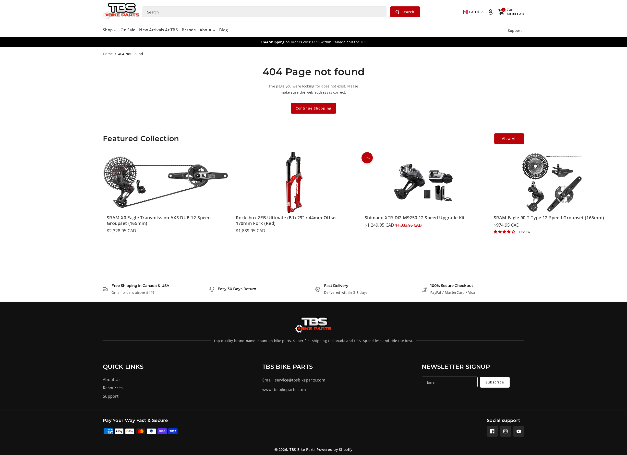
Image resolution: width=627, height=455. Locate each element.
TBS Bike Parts (302, 449)
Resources (113, 388)
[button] (511, 12)
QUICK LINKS (123, 366)
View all (509, 138)
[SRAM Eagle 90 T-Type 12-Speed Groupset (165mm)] (552, 182)
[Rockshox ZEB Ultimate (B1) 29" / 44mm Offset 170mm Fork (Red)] (294, 182)
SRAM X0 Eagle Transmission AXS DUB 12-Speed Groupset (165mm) (159, 220)
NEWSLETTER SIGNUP (456, 366)
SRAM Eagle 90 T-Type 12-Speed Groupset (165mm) (549, 218)
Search (408, 12)
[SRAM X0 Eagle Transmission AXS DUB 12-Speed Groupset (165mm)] (165, 182)
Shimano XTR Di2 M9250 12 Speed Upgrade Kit (415, 218)
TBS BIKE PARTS (287, 366)
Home (108, 53)
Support (111, 396)
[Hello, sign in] (490, 12)
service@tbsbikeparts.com (300, 380)
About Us (112, 379)
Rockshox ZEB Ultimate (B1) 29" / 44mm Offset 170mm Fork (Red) (286, 220)
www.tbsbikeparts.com (284, 389)
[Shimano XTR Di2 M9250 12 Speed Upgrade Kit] (423, 182)
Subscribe (494, 382)
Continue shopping (313, 108)
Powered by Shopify (334, 449)
